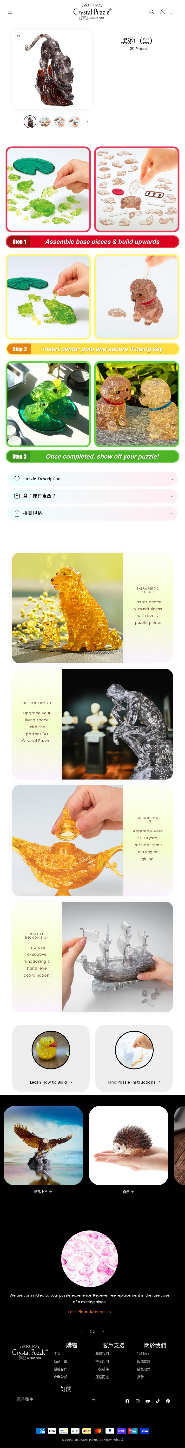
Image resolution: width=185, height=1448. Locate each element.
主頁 (57, 1353)
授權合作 (60, 1369)
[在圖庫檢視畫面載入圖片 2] (45, 122)
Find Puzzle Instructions (131, 1082)
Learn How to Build (48, 1082)
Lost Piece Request (87, 1312)
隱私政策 (144, 1369)
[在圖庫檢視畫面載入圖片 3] (59, 122)
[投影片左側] (17, 121)
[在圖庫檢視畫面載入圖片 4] (74, 122)
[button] (10, 11)
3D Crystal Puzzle (86, 1440)
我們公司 (144, 1353)
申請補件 (102, 1369)
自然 (126, 1191)
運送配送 (102, 1376)
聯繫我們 (102, 1353)
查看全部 (60, 1376)
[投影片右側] (87, 121)
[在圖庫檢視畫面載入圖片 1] (30, 122)
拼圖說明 (102, 1361)
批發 (140, 1376)
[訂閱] (93, 1399)
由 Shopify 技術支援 (111, 1440)
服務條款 (144, 1361)
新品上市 (41, 1191)
